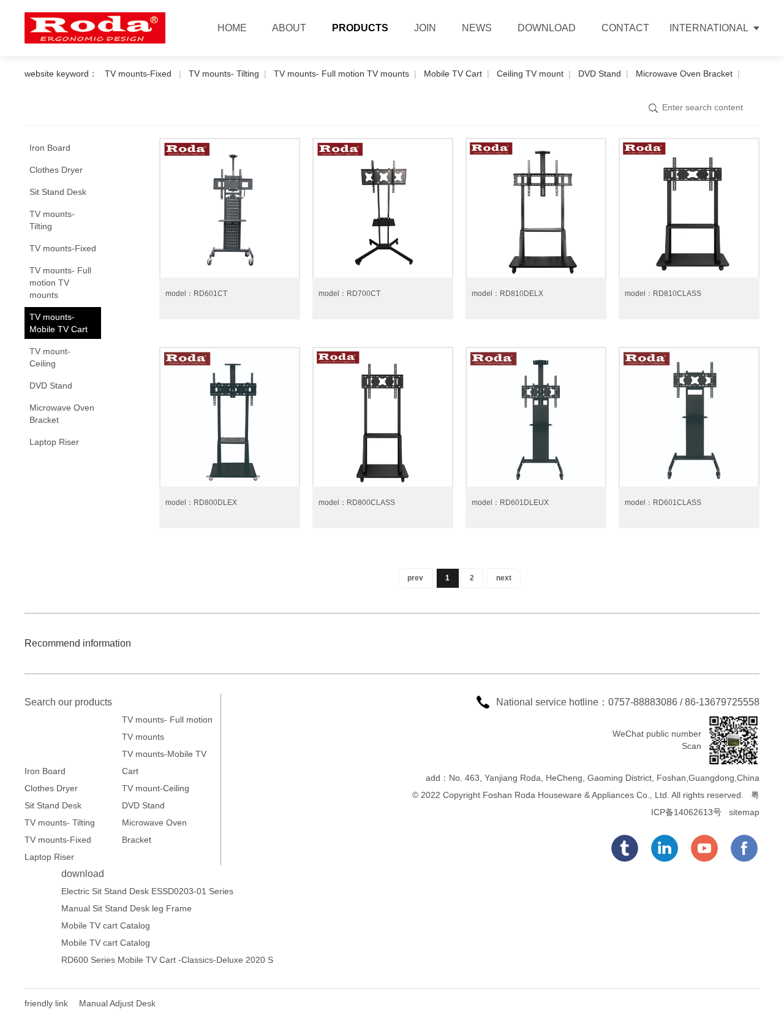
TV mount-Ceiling (49, 357)
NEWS (477, 28)
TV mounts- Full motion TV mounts (341, 73)
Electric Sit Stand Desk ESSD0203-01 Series (147, 891)
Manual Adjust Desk (117, 1003)
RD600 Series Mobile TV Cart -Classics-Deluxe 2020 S (167, 960)
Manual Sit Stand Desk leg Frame (126, 908)
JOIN (425, 28)
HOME (232, 28)
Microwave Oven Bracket (684, 73)
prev (415, 578)
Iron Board (49, 148)
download (82, 873)
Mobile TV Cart (453, 73)
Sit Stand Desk (57, 192)
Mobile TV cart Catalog (105, 925)
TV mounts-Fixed (139, 73)
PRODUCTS (360, 28)
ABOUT (289, 28)
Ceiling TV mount (530, 73)
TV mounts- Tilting (224, 73)
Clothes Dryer (56, 170)
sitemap (744, 812)
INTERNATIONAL (708, 28)
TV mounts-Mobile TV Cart (58, 323)
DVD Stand (599, 73)
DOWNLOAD (547, 28)
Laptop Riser (54, 442)
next (503, 578)
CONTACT (625, 28)
